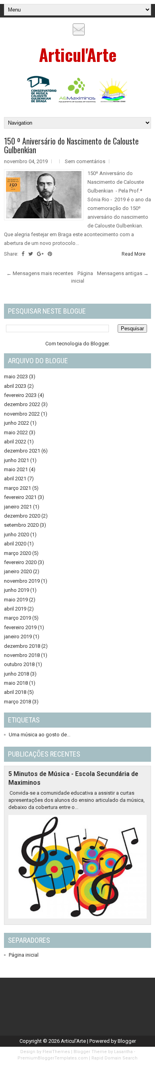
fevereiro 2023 (20, 395)
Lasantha (123, 1051)
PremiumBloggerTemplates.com (52, 1058)
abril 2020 (15, 544)
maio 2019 (16, 600)
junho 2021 (16, 460)
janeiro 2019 (18, 636)
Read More (133, 254)
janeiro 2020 (18, 571)
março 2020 (17, 553)
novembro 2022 (22, 414)
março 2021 (17, 488)
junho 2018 (16, 674)
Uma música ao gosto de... (39, 735)
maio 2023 (16, 376)
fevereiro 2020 (20, 562)
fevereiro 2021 (20, 497)
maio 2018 (16, 683)
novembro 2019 (22, 581)
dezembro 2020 (22, 516)
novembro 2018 (22, 655)
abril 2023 (15, 386)
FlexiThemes (56, 1051)
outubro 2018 (19, 664)
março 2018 (17, 702)
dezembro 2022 (22, 404)
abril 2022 (15, 442)
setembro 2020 (21, 525)
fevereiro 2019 (20, 627)
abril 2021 (15, 478)
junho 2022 (16, 423)
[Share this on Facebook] (22, 254)
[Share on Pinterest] (50, 254)
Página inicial (24, 955)
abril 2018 (15, 692)
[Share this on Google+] (40, 254)
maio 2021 (16, 469)
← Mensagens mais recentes (39, 273)
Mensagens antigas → (123, 273)
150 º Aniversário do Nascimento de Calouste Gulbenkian (71, 145)
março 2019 (17, 618)
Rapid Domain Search (114, 1058)
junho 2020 (16, 534)
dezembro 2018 (22, 646)
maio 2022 (16, 432)
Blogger (99, 344)
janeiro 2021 (18, 507)
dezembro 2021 (22, 451)
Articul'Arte (77, 54)
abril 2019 (15, 609)
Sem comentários (85, 161)
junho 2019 (16, 590)
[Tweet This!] (30, 254)
